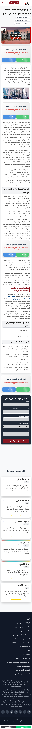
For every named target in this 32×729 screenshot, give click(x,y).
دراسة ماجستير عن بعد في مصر (21, 627)
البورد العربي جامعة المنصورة (22, 674)
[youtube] (11, 712)
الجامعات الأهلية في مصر (23, 670)
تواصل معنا (14, 3)
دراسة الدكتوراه (26, 654)
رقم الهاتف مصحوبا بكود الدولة (21, 408)
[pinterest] (16, 712)
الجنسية (27, 431)
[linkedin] (24, 712)
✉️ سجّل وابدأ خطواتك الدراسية (16, 440)
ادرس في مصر (26, 619)
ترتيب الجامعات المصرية (23, 666)
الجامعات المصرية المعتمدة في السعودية (18, 662)
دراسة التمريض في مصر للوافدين (21, 642)
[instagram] (20, 712)
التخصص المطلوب (24, 416)
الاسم (27, 401)
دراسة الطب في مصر (24, 631)
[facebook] (7, 712)
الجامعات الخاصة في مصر (23, 658)
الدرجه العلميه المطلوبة (23, 423)
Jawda (19, 721)
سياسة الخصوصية (25, 646)
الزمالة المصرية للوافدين (23, 623)
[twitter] (29, 712)
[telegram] (3, 712)
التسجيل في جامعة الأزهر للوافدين (20, 638)
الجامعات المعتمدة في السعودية (20, 634)
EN (29, 650)
